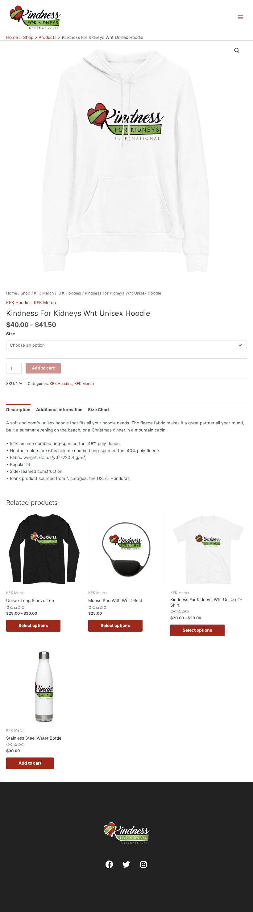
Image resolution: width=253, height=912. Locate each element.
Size (10, 333)
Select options (33, 625)
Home (11, 293)
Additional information (59, 409)
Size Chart (99, 409)
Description (18, 409)
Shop (25, 293)
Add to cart (43, 367)
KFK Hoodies (69, 293)
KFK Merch (44, 293)
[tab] (18, 409)
